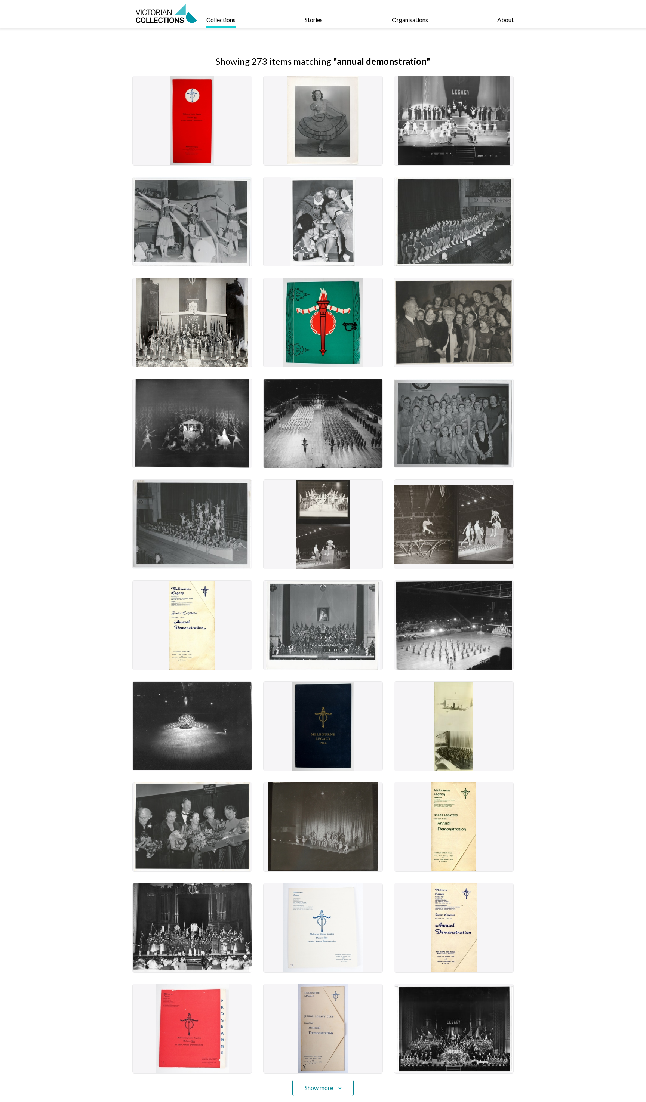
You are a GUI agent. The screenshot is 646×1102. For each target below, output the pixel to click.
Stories (314, 19)
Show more (319, 1087)
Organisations (410, 19)
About (505, 19)
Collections (221, 19)
